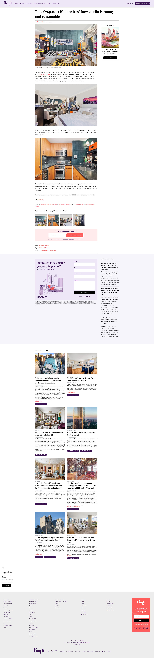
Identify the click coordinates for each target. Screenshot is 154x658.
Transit (5, 627)
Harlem (30, 605)
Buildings (83, 610)
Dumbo (31, 623)
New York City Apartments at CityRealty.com (80, 642)
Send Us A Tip (109, 607)
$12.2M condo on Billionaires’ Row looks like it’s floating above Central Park (81, 539)
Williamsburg (32, 629)
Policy (5, 623)
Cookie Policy (90, 651)
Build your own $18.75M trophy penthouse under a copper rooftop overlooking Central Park (48, 380)
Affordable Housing (8, 625)
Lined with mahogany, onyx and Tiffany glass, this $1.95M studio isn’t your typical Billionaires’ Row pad (81, 485)
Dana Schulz (41, 22)
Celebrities (39, 557)
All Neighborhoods (33, 636)
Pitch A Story (109, 605)
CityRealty (40, 199)
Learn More (7, 585)
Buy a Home (83, 612)
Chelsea (31, 610)
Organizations (84, 605)
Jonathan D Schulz (65, 204)
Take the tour (71, 392)
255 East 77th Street (7, 572)
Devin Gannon (72, 544)
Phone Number (78, 274)
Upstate (56, 603)
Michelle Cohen (39, 385)
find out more (38, 401)
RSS (110, 651)
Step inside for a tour (41, 501)
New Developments (39, 3)
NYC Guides (29, 3)
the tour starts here (40, 452)
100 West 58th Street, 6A (48, 204)
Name (75, 267)
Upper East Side (32, 603)
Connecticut (57, 607)
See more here (38, 554)
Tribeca (30, 616)
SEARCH (129, 3)
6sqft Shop (6, 607)
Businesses (83, 607)
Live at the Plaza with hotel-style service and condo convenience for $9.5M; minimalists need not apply (48, 485)
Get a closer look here (73, 506)
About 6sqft (109, 601)
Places (82, 603)
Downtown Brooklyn (33, 627)
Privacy (83, 651)
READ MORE (70, 448)
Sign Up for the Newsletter (143, 3)
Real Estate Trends (86, 450)
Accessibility (97, 651)
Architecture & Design (8, 618)
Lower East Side (32, 618)
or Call (84, 296)
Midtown (53, 250)
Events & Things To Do (8, 610)
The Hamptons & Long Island (61, 601)
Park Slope (31, 625)
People (82, 601)
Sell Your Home (84, 614)
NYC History (6, 616)
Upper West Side (32, 601)
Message (76, 280)
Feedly (104, 651)
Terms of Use (65, 239)
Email (75, 261)
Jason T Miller (79, 204)
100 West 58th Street (43, 74)
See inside (69, 555)
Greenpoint (31, 631)
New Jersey (57, 605)
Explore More (55, 3)
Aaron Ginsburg (72, 437)
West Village (32, 612)
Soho (30, 614)
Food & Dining (7, 612)
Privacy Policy (71, 239)
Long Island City (32, 633)
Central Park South (45, 250)
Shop (48, 3)
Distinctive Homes (19, 3)
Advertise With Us (110, 603)
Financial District (32, 620)
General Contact (110, 610)
